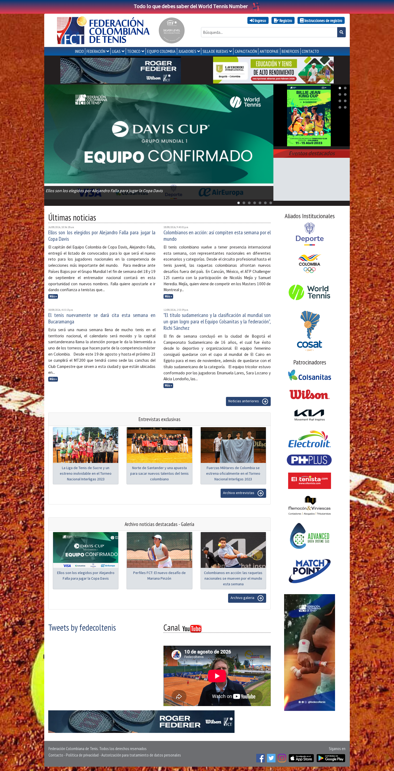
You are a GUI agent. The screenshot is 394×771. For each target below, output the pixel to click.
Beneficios (290, 51)
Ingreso (260, 20)
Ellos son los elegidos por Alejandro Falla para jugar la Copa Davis (101, 235)
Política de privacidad (82, 755)
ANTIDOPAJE (269, 51)
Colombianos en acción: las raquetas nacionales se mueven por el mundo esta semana (233, 578)
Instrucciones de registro (323, 20)
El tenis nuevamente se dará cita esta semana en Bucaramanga (101, 318)
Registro (285, 20)
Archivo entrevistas (239, 492)
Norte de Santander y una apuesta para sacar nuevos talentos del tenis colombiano (159, 473)
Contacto (56, 755)
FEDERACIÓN (96, 51)
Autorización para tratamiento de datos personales (141, 755)
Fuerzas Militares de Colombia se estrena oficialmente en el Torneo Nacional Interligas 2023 (233, 473)
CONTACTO (310, 51)
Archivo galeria (243, 597)
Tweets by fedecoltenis (82, 627)
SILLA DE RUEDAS (215, 51)
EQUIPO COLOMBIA (161, 51)
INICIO (79, 51)
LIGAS (116, 51)
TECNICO (133, 51)
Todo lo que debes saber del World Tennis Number (191, 6)
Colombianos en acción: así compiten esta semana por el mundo (217, 235)
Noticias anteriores (244, 401)
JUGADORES (187, 51)
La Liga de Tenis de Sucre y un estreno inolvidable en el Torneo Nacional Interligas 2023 (85, 473)
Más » (53, 296)
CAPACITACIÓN (246, 51)
